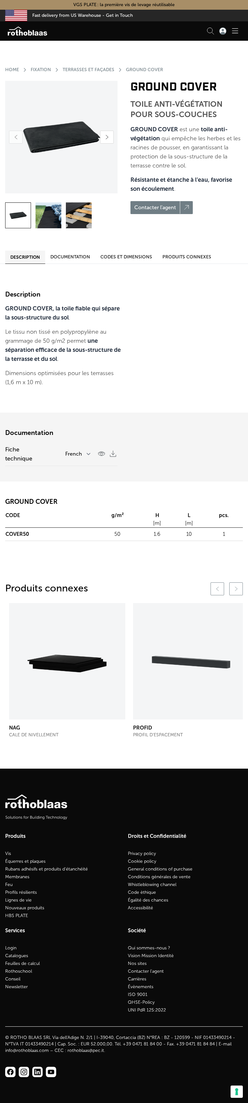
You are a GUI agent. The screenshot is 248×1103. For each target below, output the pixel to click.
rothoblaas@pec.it (85, 1050)
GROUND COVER (144, 69)
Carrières (137, 979)
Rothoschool (18, 971)
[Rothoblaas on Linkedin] (24, 1072)
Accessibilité (140, 907)
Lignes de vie (18, 900)
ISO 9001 (138, 994)
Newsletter (16, 986)
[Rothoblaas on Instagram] (37, 1072)
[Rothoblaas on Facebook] (10, 1072)
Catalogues (16, 955)
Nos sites (137, 963)
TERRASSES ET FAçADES (88, 69)
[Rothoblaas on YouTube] (51, 1072)
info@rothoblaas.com (27, 1050)
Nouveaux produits (24, 907)
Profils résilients (21, 892)
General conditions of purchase (160, 869)
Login (10, 948)
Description (25, 257)
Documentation (70, 256)
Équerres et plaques (25, 861)
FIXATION (41, 69)
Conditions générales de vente (159, 876)
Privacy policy (142, 853)
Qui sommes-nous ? (149, 948)
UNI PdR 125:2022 (147, 1010)
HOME (12, 69)
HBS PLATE (16, 915)
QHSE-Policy (141, 1002)
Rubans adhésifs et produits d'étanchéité (46, 869)
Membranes (17, 876)
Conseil (12, 979)
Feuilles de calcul (22, 963)
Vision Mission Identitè (151, 955)
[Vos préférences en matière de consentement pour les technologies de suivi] (237, 1092)
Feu (9, 884)
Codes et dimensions (126, 256)
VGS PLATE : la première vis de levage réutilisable (124, 4)
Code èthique (142, 892)
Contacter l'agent (146, 971)
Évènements (140, 986)
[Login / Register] (223, 31)
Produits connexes (186, 256)
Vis (8, 853)
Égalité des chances (148, 900)
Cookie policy (142, 861)
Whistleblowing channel (152, 884)
